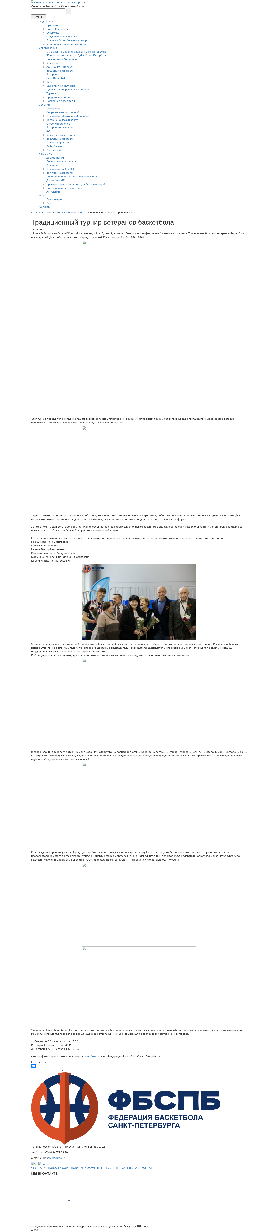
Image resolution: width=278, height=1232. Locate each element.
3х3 (48, 131)
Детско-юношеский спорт (62, 119)
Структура (52, 32)
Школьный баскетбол (59, 138)
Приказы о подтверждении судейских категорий (76, 184)
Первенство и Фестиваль (61, 59)
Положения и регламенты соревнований (71, 176)
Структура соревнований (61, 36)
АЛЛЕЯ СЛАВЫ (131, 1168)
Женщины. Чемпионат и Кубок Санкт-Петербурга (77, 55)
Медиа (43, 195)
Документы (45, 154)
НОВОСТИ (54, 1168)
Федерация (46, 21)
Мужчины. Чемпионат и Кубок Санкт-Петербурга (76, 51)
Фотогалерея (54, 199)
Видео (50, 203)
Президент (53, 25)
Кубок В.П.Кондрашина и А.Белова (67, 89)
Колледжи (52, 63)
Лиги (49, 82)
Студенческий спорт (58, 123)
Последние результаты (60, 101)
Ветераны (52, 74)
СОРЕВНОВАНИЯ (73, 1168)
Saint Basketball (55, 78)
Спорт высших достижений (63, 112)
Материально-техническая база (66, 44)
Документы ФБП (56, 157)
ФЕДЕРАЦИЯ (39, 1168)
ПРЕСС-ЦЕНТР (112, 1168)
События (44, 104)
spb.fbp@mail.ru (56, 1158)
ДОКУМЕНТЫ (93, 1168)
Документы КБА (56, 180)
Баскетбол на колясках (60, 85)
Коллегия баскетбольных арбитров (68, 40)
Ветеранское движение (60, 127)
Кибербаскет (54, 146)
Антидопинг (53, 191)
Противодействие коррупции (64, 188)
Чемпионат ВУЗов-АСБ (60, 169)
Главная (36, 212)
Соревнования (48, 48)
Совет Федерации (57, 29)
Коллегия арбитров (58, 142)
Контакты (44, 207)
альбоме (91, 1056)
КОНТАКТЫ (149, 1168)
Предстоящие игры (58, 97)
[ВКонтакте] (33, 1066)
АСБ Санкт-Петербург (59, 66)
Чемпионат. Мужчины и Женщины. (68, 116)
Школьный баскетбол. (59, 70)
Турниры (51, 93)
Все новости (53, 150)
